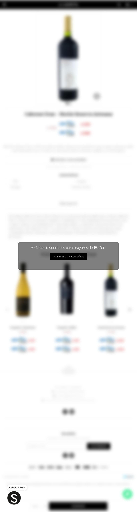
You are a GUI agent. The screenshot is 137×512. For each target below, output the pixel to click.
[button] (7, 309)
